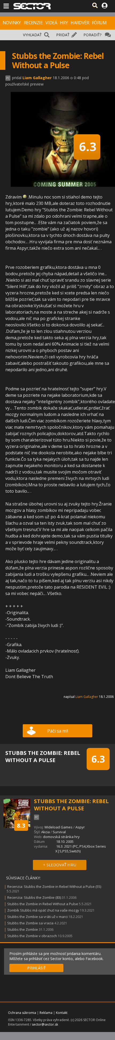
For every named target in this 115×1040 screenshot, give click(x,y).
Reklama (46, 1012)
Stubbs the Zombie (22, 929)
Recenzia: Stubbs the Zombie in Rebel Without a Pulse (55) (54, 886)
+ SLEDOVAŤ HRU (59, 864)
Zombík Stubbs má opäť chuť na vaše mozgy (43, 910)
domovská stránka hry (61, 836)
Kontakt (61, 1012)
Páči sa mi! (57, 731)
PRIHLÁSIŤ (36, 967)
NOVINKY (12, 23)
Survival (59, 831)
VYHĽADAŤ (32, 34)
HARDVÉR (80, 23)
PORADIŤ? (92, 34)
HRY (64, 23)
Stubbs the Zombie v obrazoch (32, 935)
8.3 (21, 825)
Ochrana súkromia (22, 1012)
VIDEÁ (51, 23)
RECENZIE (33, 23)
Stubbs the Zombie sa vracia (30, 923)
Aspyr (80, 827)
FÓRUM (99, 23)
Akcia (45, 831)
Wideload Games (58, 827)
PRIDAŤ (63, 34)
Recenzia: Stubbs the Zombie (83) (34, 897)
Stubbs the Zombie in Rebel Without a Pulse (42, 903)
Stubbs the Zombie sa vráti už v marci (37, 916)
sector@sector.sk (45, 1024)
